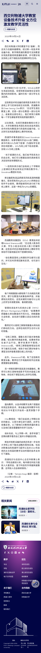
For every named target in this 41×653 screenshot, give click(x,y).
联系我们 (7, 609)
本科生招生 (26, 564)
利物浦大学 (26, 597)
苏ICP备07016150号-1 (23, 645)
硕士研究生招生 (27, 568)
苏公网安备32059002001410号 (32, 645)
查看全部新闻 (32, 501)
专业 (5, 564)
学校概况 (7, 593)
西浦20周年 (8, 597)
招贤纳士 (7, 601)
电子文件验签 (8, 576)
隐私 (13, 640)
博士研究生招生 (27, 572)
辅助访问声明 (24, 640)
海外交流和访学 (9, 572)
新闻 (5, 605)
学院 (5, 568)
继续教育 (25, 576)
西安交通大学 (26, 593)
